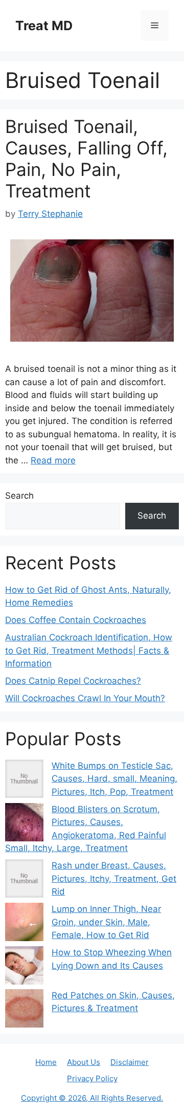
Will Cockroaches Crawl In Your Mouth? (85, 698)
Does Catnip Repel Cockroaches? (73, 681)
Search (19, 496)
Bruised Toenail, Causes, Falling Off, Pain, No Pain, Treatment (86, 159)
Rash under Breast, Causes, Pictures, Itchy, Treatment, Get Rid (114, 878)
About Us (83, 1062)
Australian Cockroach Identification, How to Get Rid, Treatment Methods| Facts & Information (88, 650)
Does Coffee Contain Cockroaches (75, 620)
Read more (53, 460)
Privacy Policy (92, 1078)
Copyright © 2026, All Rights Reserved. (92, 1098)
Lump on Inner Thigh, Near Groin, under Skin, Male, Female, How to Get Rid (106, 922)
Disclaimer (129, 1062)
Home (46, 1062)
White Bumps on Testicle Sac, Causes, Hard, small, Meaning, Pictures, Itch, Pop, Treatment (114, 779)
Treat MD (44, 25)
